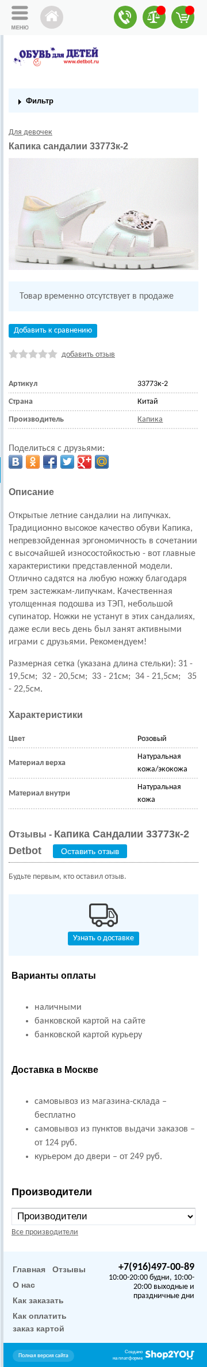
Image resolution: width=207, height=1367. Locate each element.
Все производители (45, 1232)
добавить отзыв (88, 354)
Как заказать (38, 1300)
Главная (29, 1269)
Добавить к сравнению (53, 330)
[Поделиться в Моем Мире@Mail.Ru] (102, 462)
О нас (24, 1284)
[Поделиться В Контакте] (15, 462)
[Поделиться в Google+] (84, 462)
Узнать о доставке (103, 938)
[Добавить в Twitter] (67, 462)
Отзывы (69, 1269)
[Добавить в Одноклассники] (33, 462)
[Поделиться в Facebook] (50, 462)
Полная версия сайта (43, 1356)
